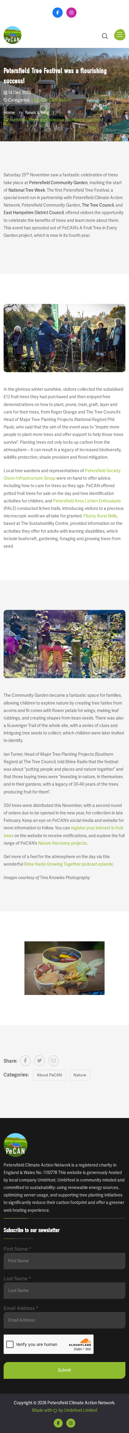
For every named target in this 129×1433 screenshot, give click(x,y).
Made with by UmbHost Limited (64, 1410)
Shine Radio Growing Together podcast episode (68, 864)
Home (9, 112)
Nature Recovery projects (62, 843)
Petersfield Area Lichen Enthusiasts (87, 501)
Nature (65, 100)
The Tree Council (98, 205)
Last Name (17, 1279)
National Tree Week (26, 190)
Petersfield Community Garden (58, 182)
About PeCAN (44, 100)
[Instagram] (71, 12)
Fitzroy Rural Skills (100, 516)
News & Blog (37, 112)
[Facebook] (57, 12)
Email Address (21, 1308)
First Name (18, 1249)
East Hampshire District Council (34, 212)
